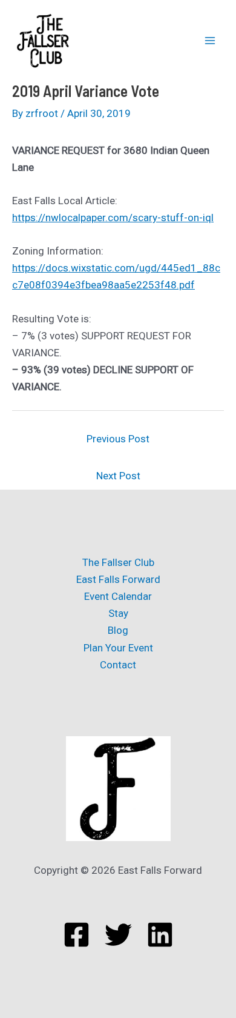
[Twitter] (118, 934)
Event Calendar (118, 596)
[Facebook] (76, 934)
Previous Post (118, 439)
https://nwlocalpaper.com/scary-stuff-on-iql (113, 217)
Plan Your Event (118, 648)
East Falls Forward (118, 579)
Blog (118, 630)
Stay (118, 613)
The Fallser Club (118, 562)
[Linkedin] (160, 934)
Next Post (118, 476)
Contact (118, 665)
